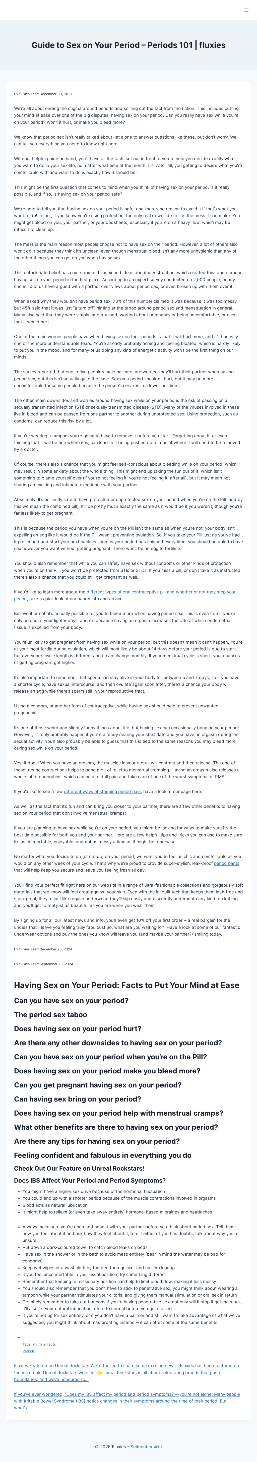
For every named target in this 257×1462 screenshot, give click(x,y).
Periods (29, 1351)
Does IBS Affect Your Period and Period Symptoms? (90, 1180)
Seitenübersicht (146, 1446)
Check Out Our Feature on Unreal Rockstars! (79, 1168)
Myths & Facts (44, 1344)
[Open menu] (246, 10)
